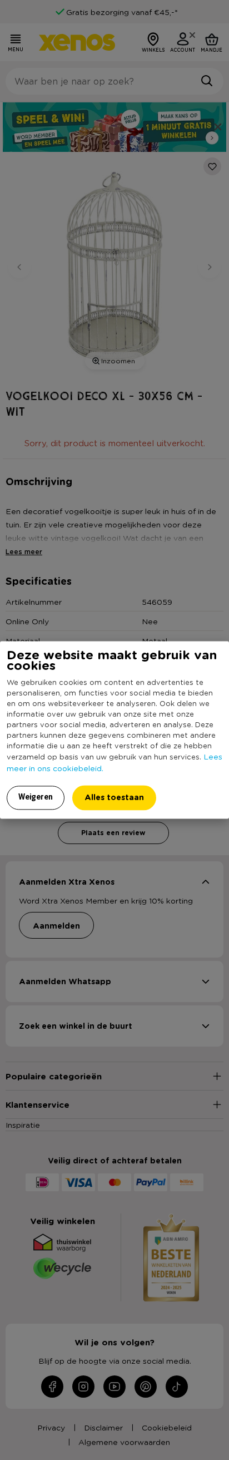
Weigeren (35, 797)
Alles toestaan (114, 797)
